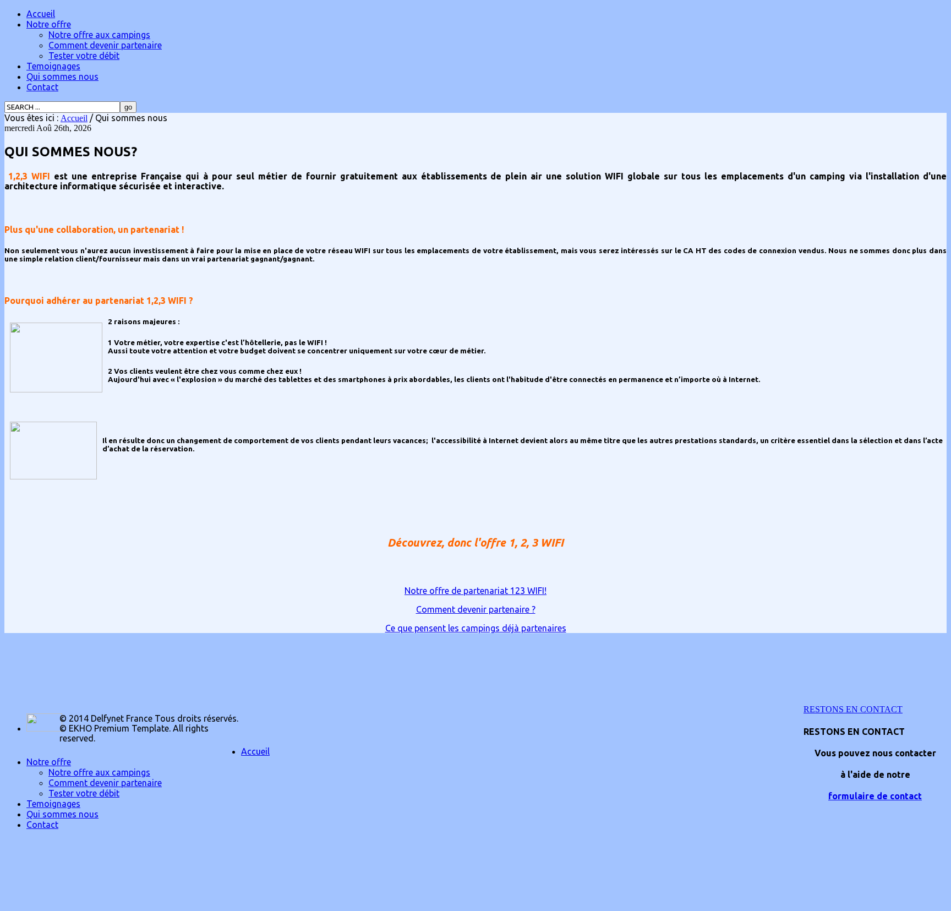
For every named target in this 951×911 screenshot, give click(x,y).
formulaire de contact (875, 796)
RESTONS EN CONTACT (853, 709)
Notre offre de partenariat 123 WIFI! (475, 591)
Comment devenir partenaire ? (475, 609)
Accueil (74, 118)
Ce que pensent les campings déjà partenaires (475, 628)
